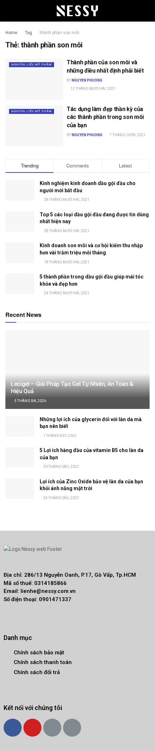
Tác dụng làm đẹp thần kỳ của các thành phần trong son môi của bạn (105, 117)
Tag (28, 32)
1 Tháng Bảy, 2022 (59, 436)
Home (11, 32)
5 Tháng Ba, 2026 (30, 401)
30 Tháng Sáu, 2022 (61, 467)
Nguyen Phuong (87, 80)
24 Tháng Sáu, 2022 (61, 498)
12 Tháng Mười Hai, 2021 (93, 89)
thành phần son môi (59, 32)
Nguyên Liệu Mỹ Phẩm (31, 64)
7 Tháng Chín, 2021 (127, 135)
